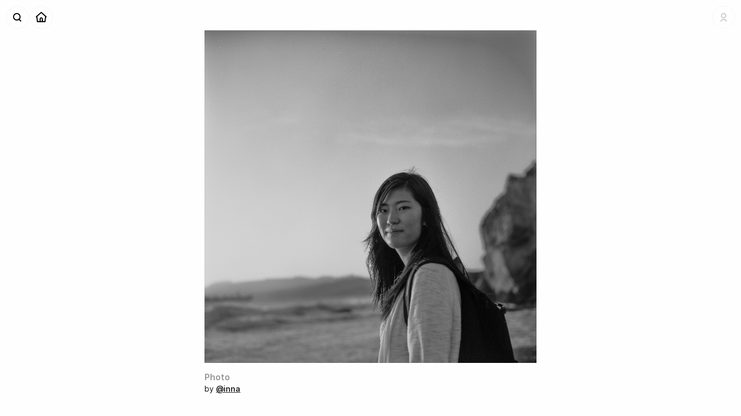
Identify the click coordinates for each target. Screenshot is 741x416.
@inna (228, 388)
